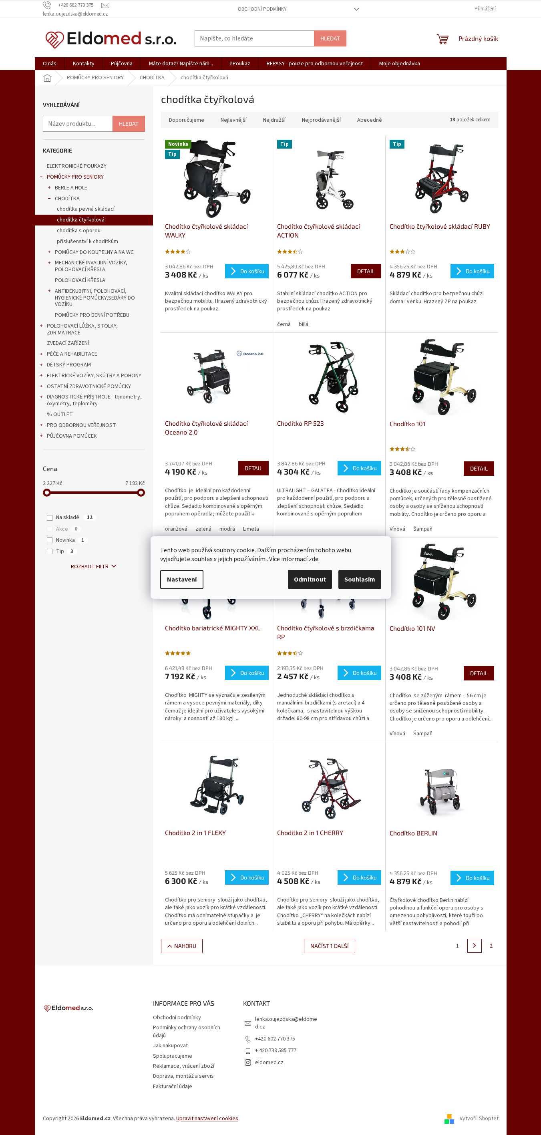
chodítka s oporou (79, 231)
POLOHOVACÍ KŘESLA (80, 280)
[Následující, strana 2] (474, 946)
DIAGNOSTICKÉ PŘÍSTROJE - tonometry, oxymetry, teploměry (94, 400)
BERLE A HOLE (71, 188)
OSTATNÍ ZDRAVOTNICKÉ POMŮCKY (89, 386)
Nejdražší (274, 120)
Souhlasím (359, 579)
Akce (66, 529)
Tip (64, 551)
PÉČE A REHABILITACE (72, 354)
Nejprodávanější (321, 120)
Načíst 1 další (329, 945)
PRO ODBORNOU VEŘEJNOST (81, 425)
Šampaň (422, 529)
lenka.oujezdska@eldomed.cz (286, 1023)
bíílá (303, 324)
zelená (203, 529)
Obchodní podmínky (262, 9)
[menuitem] (49, 63)
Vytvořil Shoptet (479, 1119)
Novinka (70, 540)
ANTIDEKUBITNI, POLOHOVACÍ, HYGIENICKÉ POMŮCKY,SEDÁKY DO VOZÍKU (95, 298)
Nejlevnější (234, 120)
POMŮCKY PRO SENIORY (75, 177)
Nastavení (182, 579)
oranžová (176, 529)
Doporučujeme (186, 120)
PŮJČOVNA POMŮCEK (72, 436)
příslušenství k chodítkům (87, 241)
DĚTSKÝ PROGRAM (69, 365)
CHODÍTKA (67, 199)
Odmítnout (310, 579)
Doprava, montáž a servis (183, 1076)
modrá (227, 529)
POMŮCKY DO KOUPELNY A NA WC (94, 252)
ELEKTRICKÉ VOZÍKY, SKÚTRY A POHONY (94, 376)
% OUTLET (60, 415)
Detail (366, 271)
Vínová (397, 529)
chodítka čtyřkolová (81, 220)
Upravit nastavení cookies (207, 1119)
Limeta (251, 529)
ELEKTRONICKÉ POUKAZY (77, 166)
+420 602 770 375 (275, 1039)
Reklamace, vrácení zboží (183, 1066)
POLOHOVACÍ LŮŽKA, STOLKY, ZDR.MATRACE (82, 329)
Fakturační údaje (172, 1087)
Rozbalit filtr (90, 567)
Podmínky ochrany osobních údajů (186, 1031)
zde (313, 559)
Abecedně (369, 120)
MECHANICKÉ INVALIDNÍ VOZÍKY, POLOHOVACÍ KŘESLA (91, 266)
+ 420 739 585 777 (275, 1050)
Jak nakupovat (170, 1046)
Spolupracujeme (172, 1056)
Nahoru (185, 945)
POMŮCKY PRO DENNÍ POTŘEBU (92, 315)
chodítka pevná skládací (86, 209)
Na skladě (74, 517)
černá (284, 324)
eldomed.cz (269, 1063)
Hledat (330, 38)
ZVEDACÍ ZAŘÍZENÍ (68, 343)
